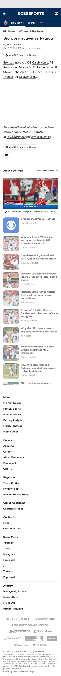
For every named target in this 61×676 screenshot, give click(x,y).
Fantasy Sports (12, 408)
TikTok (7, 548)
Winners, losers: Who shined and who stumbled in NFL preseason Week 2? (37, 240)
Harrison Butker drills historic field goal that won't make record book (38, 295)
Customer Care (12, 528)
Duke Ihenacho (43, 67)
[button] (4, 13)
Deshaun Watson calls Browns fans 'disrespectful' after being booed (39, 276)
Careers (8, 451)
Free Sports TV (12, 414)
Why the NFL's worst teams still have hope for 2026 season (39, 330)
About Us (8, 446)
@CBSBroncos (16, 137)
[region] (30, 193)
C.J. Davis (36, 72)
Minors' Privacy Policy (16, 494)
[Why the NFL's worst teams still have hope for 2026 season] (11, 335)
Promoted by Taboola (45, 170)
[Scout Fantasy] (21, 645)
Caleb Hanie (40, 63)
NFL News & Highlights (31, 31)
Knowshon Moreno (15, 67)
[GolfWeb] (40, 645)
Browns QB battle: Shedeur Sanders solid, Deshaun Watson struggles (39, 313)
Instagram (9, 554)
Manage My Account (15, 591)
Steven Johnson (13, 72)
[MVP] (52, 637)
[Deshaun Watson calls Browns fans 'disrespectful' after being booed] (11, 280)
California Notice (13, 508)
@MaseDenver (40, 137)
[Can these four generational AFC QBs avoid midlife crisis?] (11, 262)
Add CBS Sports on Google (22, 55)
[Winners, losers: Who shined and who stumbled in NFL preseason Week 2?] (11, 243)
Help (6, 523)
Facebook (9, 560)
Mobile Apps (10, 431)
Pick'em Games (12, 403)
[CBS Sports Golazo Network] (30, 624)
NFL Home (9, 31)
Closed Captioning (14, 502)
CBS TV (8, 468)
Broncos (8, 63)
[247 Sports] (19, 630)
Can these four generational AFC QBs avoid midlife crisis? (38, 257)
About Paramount (13, 457)
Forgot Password (13, 608)
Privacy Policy (11, 488)
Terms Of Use (11, 483)
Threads (8, 571)
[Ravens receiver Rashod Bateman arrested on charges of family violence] (11, 371)
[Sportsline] (43, 630)
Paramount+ (10, 463)
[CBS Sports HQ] (45, 618)
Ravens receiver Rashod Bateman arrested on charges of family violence (38, 368)
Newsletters (10, 597)
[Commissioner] (34, 637)
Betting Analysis (12, 420)
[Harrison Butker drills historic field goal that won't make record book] (11, 298)
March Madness (12, 426)
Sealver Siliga (27, 77)
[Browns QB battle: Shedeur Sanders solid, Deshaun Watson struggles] (11, 316)
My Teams (9, 602)
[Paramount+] (12, 637)
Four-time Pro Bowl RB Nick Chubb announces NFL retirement (37, 349)
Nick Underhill (14, 44)
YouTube (8, 542)
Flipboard (9, 577)
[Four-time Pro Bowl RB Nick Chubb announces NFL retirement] (11, 353)
